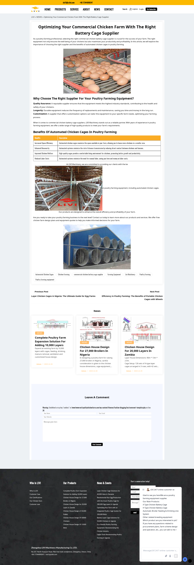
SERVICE (74, 9)
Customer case (35, 504)
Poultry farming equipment (44, 279)
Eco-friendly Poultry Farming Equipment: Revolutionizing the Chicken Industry (108, 528)
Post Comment (97, 444)
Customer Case (35, 494)
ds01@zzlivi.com (51, 554)
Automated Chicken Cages (44, 274)
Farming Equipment (114, 274)
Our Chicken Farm (36, 501)
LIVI (32, 17)
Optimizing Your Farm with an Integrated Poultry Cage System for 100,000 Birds (109, 511)
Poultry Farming (145, 274)
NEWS (97, 9)
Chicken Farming (63, 274)
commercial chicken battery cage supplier (88, 274)
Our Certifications (36, 497)
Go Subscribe (151, 9)
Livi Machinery (130, 274)
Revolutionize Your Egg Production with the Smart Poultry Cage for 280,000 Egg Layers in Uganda (109, 501)
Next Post (154, 292)
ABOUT (86, 9)
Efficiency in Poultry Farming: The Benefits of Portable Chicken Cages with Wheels (132, 298)
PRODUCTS (60, 9)
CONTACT (109, 9)
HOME (47, 9)
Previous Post (41, 292)
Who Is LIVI (34, 491)
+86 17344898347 (37, 554)
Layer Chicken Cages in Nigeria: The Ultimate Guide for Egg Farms (63, 296)
